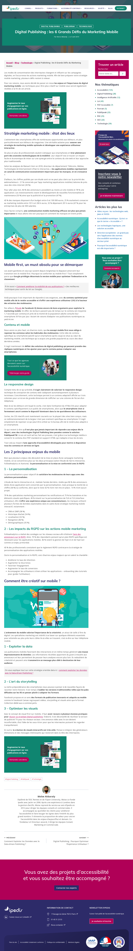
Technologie (85, 26)
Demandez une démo (18, 115)
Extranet (121, 8)
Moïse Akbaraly (62, 37)
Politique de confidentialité (56, 942)
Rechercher (103, 69)
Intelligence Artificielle (106, 97)
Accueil (9, 62)
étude (18, 308)
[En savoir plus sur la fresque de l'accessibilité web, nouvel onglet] (112, 147)
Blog (110, 8)
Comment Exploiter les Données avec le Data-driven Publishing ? (21, 841)
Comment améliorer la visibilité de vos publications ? (40, 286)
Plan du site (13, 942)
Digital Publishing (50, 26)
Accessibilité (102, 90)
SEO (99, 120)
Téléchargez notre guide (19, 373)
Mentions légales (73, 942)
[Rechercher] (122, 73)
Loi (98, 101)
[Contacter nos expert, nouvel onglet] (112, 271)
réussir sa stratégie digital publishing (26, 716)
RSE (98, 116)
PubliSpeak (69, 26)
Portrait (100, 108)
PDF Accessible (103, 105)
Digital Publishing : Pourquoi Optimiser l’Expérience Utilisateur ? (71, 841)
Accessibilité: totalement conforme (32, 942)
